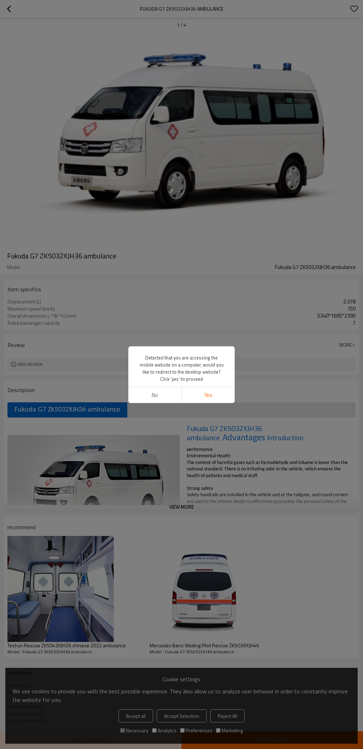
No (155, 395)
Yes (208, 395)
